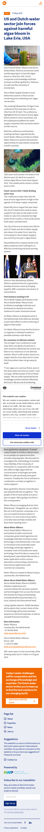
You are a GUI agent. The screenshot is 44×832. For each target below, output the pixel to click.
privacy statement (15, 812)
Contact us (12, 760)
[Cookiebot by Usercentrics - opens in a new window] (31, 388)
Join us (10, 732)
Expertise (11, 723)
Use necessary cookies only (22, 442)
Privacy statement (11, 828)
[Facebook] (25, 823)
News (9, 727)
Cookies (24, 828)
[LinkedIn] (29, 823)
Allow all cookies (22, 435)
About (10, 719)
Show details (30, 428)
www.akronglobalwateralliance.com (20, 647)
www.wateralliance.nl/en (15, 633)
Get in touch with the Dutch (18, 701)
